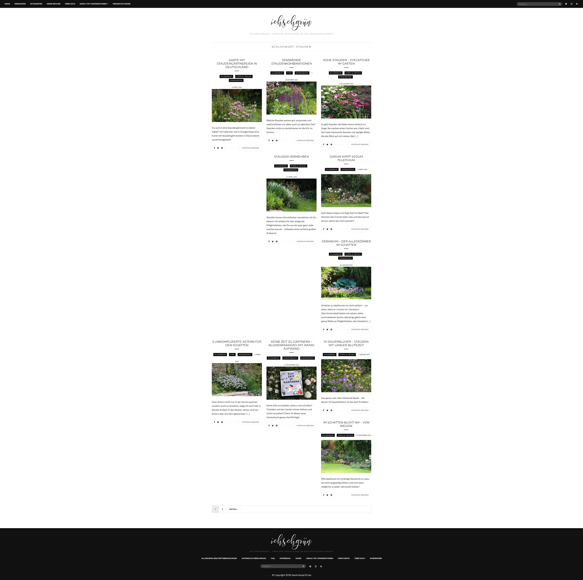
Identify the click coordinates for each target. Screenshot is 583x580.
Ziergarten (20, 4)
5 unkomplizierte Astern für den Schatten (236, 343)
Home (7, 4)
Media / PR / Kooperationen (93, 4)
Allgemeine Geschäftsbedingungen (219, 558)
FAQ (273, 558)
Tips (289, 73)
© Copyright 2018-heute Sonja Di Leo (291, 574)
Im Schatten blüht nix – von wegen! (346, 424)
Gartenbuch (290, 358)
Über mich (70, 4)
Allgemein (226, 76)
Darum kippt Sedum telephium (346, 158)
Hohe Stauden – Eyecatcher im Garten (346, 61)
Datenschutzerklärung (254, 558)
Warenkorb (376, 558)
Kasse (298, 558)
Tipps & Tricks (243, 76)
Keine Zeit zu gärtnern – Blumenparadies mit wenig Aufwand (292, 345)
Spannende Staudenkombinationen (291, 61)
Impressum (285, 558)
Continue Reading (250, 148)
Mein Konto (344, 558)
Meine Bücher (53, 4)
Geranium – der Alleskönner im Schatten (346, 243)
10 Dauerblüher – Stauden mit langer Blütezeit (346, 343)
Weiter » (233, 509)
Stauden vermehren (291, 156)
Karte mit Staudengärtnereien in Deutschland (237, 63)
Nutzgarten (36, 4)
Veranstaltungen (121, 4)
